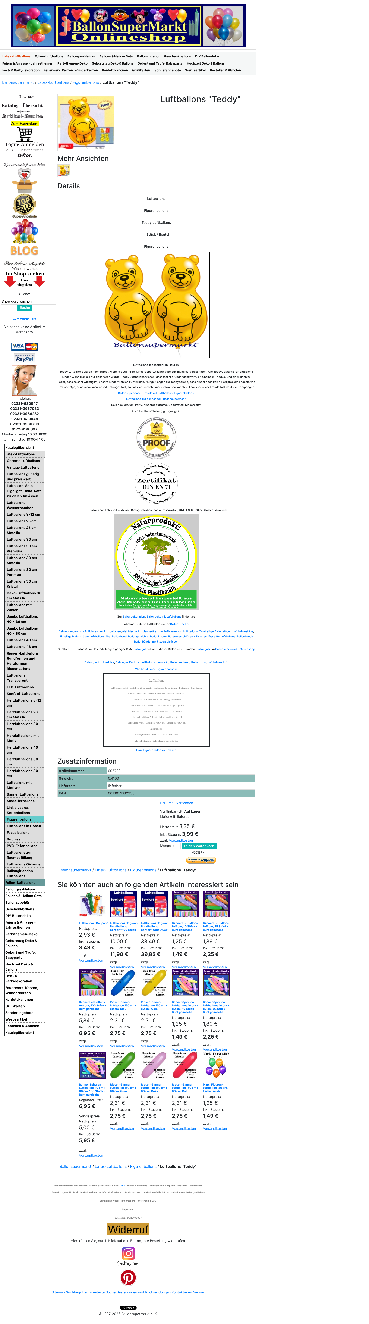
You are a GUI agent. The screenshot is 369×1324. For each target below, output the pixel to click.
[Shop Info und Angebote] (24, 263)
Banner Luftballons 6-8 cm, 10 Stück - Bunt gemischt (185, 926)
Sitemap (58, 1292)
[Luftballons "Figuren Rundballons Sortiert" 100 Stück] (124, 905)
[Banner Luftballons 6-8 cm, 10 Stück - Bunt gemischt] (186, 905)
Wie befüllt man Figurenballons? (156, 669)
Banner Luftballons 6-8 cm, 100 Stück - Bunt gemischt (92, 1005)
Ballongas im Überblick (99, 662)
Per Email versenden (176, 803)
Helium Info (198, 662)
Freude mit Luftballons (158, 393)
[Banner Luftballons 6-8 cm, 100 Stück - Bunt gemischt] (93, 983)
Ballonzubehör (179, 624)
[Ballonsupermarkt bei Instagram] (128, 1257)
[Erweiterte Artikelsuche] (22, 116)
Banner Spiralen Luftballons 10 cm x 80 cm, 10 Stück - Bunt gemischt (185, 1007)
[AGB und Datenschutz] (24, 150)
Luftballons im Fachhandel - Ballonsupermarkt (156, 398)
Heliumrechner (179, 662)
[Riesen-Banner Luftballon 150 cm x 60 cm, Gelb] (155, 983)
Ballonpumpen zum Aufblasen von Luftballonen (90, 631)
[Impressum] (22, 111)
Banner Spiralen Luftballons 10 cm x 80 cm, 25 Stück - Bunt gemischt (216, 1007)
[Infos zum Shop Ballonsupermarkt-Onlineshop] (24, 96)
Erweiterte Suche (102, 1292)
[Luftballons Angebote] (24, 231)
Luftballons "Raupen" (93, 923)
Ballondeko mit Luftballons (163, 616)
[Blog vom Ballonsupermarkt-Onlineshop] (25, 250)
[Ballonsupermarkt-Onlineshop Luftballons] (128, 25)
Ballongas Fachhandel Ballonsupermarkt (142, 662)
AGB (123, 1185)
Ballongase (203, 649)
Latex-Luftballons (53, 82)
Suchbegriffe (76, 1292)
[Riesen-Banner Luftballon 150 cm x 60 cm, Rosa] (155, 1066)
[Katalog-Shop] (22, 105)
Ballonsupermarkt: (130, 393)
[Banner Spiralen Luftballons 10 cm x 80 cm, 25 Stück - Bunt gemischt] (217, 983)
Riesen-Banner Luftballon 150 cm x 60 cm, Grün (123, 1088)
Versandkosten (181, 840)
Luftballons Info (218, 662)
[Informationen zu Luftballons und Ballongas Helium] (24, 164)
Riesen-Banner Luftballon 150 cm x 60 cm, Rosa (154, 1088)
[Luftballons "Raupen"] (93, 905)
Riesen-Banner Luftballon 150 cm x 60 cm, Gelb (154, 1005)
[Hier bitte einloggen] (24, 144)
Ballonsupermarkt (18, 82)
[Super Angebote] (24, 205)
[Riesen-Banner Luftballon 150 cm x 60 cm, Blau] (124, 983)
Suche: (24, 294)
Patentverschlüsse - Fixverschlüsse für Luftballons (201, 636)
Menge (165, 845)
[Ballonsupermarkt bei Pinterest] (128, 1277)
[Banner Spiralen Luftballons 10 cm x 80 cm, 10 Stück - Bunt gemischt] (186, 983)
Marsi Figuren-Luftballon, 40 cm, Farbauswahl (215, 1088)
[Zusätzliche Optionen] (24, 358)
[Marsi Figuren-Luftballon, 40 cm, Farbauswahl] (217, 1066)
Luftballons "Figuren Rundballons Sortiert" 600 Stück (154, 926)
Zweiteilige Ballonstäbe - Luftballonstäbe (226, 631)
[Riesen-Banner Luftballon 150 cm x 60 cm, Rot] (186, 1066)
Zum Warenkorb (25, 319)
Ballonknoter (158, 636)
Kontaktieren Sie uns (188, 1292)
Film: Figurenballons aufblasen (156, 750)
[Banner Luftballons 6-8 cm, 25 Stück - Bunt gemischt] (217, 905)
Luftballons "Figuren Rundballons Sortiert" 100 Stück (124, 926)
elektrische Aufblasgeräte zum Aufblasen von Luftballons (160, 631)
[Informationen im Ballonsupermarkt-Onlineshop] (24, 155)
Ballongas (139, 649)
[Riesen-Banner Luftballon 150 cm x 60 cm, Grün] (124, 1066)
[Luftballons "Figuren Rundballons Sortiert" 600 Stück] (155, 905)
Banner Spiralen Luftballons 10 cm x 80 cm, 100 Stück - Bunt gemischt (92, 1089)
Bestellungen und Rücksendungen (144, 1292)
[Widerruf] (128, 1228)
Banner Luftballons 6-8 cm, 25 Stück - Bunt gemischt (216, 926)
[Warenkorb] (24, 134)
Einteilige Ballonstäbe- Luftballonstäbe (84, 636)
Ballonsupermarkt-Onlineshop (235, 649)
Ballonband (119, 636)
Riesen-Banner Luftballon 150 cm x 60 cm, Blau (123, 1005)
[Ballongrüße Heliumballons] (24, 180)
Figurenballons (86, 82)
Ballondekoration (134, 616)
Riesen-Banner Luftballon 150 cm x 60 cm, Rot (185, 1088)
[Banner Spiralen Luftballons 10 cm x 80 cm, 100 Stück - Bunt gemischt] (93, 1066)
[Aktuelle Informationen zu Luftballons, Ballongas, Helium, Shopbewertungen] (24, 268)
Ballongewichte (138, 636)
